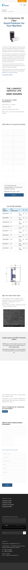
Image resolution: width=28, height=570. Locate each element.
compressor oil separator (8, 504)
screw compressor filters (14, 346)
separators (4, 72)
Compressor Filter (9, 450)
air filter (22, 71)
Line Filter (15, 450)
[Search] (20, 5)
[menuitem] (20, 5)
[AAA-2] (11, 5)
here (5, 113)
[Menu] (24, 5)
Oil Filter (4, 10)
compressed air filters (13, 72)
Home (3, 450)
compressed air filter (7, 506)
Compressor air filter (7, 500)
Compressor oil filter (6, 502)
